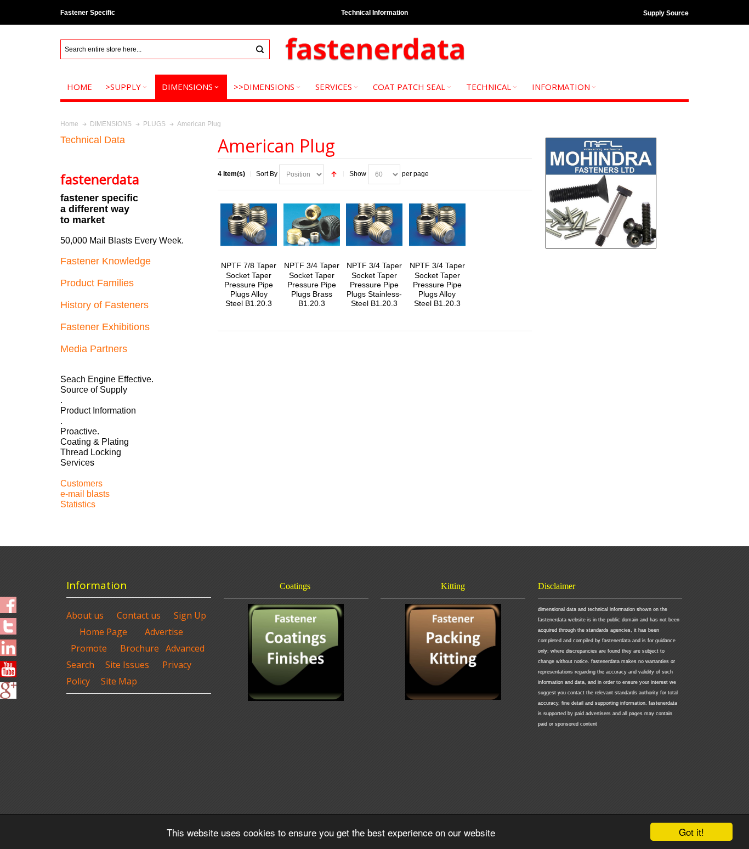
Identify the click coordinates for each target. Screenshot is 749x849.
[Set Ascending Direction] (334, 174)
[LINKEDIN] (8, 644)
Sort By (266, 174)
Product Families (97, 283)
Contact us (139, 615)
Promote (89, 648)
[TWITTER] (8, 623)
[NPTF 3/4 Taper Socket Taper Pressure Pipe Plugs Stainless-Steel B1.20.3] (374, 224)
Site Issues (127, 665)
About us (85, 615)
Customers (81, 483)
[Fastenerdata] (374, 50)
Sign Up (190, 615)
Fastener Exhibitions (105, 326)
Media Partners (93, 348)
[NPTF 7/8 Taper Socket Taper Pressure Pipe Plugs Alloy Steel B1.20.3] (248, 224)
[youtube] (8, 666)
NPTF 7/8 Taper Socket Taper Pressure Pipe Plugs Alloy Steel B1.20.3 (248, 284)
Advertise (164, 632)
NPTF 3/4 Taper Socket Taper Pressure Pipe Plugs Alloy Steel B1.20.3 (437, 284)
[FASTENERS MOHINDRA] (601, 140)
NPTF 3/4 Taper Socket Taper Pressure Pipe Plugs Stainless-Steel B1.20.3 (374, 284)
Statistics (77, 504)
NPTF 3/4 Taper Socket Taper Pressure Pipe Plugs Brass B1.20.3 (311, 284)
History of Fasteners (104, 304)
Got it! (691, 832)
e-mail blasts (85, 494)
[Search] (260, 49)
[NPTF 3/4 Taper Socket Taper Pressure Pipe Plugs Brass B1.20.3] (311, 224)
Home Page (103, 632)
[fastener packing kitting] (453, 652)
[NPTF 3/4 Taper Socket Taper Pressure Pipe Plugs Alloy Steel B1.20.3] (437, 224)
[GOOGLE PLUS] (8, 687)
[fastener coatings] (296, 652)
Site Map (119, 681)
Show (357, 174)
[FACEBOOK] (8, 601)
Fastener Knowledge (105, 261)
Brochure (139, 648)
